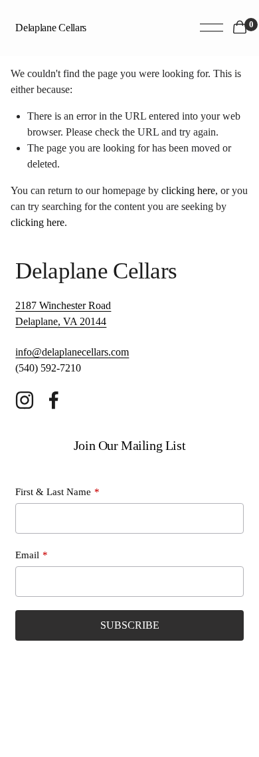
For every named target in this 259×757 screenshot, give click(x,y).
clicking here (188, 190)
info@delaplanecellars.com (72, 352)
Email (27, 555)
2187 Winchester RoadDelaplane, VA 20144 (63, 313)
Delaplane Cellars (50, 27)
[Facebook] (53, 400)
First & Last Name (53, 492)
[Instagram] (24, 400)
